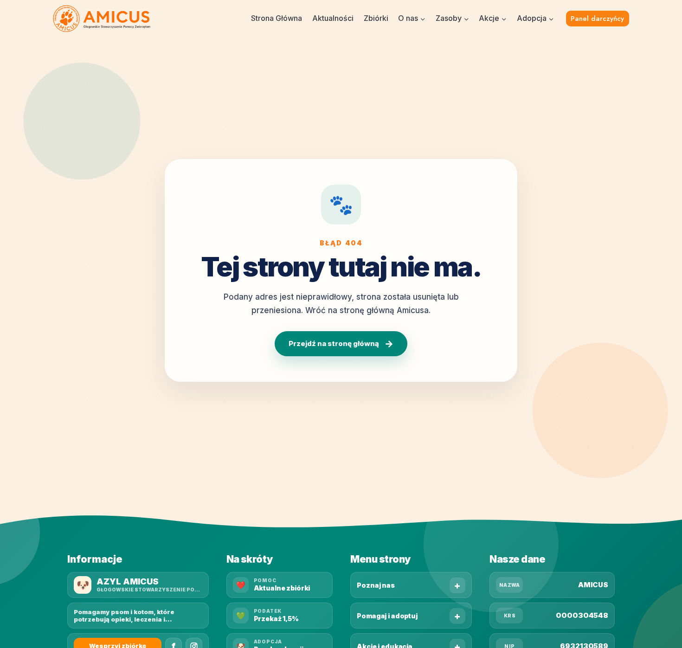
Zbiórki (376, 18)
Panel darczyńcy (597, 18)
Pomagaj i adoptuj (387, 616)
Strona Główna (276, 18)
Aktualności (333, 18)
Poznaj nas (376, 585)
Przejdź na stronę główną (341, 343)
